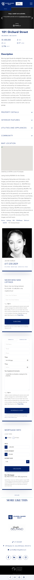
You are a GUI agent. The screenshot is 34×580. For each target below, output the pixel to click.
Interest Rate (9, 458)
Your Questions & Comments (12, 371)
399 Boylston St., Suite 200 (18, 546)
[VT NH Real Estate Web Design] (17, 569)
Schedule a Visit (23, 339)
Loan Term (8, 434)
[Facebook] (8, 557)
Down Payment (9, 451)
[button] (2, 18)
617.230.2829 (18, 542)
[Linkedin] (14, 557)
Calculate (17, 468)
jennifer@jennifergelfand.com (18, 550)
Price (6, 443)
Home (3, 220)
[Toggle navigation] (31, 4)
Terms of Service (12, 417)
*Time (6, 364)
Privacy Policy (20, 315)
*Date (6, 357)
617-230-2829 (11, 264)
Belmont (26, 220)
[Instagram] (25, 557)
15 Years (17, 437)
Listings (9, 220)
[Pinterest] (20, 557)
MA (14, 220)
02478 (5, 223)
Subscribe (17, 321)
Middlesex (19, 220)
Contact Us (10, 339)
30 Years (9, 437)
